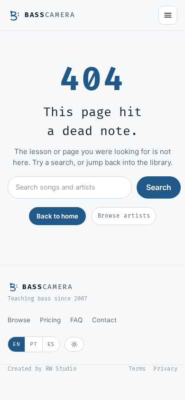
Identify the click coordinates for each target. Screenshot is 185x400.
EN (16, 344)
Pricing (50, 320)
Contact (104, 320)
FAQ (76, 320)
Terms (137, 369)
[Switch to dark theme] (74, 344)
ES (51, 344)
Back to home (57, 216)
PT (33, 344)
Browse (19, 320)
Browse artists (124, 215)
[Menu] (167, 15)
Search (158, 187)
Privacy (165, 369)
